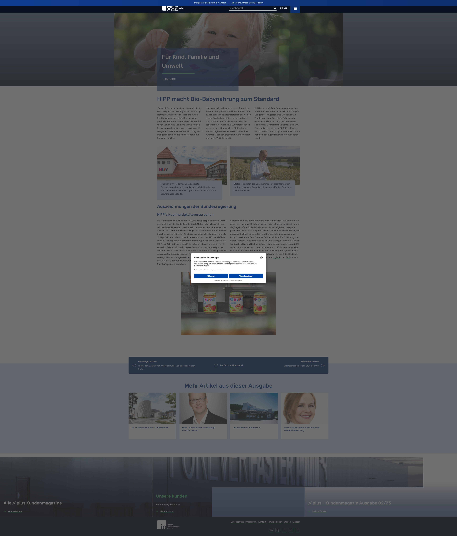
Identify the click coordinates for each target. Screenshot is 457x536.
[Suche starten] (275, 8)
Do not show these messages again (247, 3)
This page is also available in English (210, 3)
